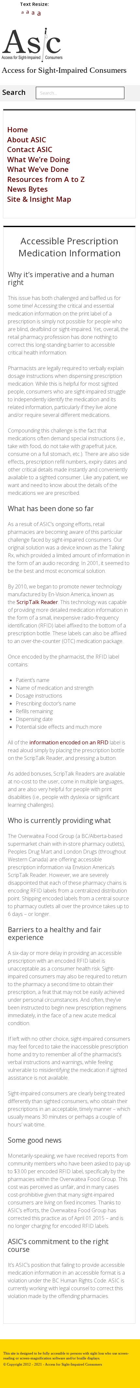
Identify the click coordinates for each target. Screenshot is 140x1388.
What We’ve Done (38, 169)
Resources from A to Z (46, 179)
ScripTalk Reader (37, 602)
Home (17, 129)
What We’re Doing (38, 159)
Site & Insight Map (39, 199)
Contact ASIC (29, 149)
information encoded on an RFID (68, 742)
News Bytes (27, 189)
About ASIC (26, 139)
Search (14, 92)
